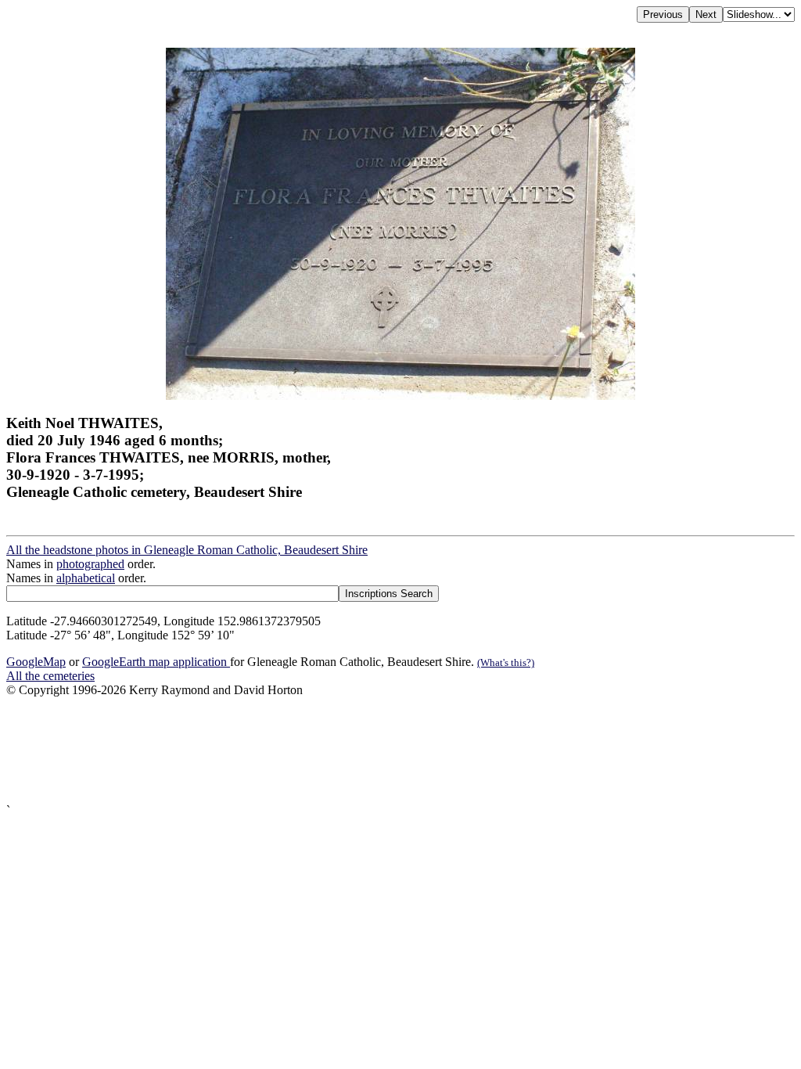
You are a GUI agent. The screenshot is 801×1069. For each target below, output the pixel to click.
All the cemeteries (50, 675)
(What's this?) (505, 662)
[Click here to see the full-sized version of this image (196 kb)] (400, 395)
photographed (90, 563)
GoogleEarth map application (156, 661)
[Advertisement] (400, 750)
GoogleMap (36, 661)
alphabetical (85, 578)
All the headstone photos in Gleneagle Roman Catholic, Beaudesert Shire (187, 549)
